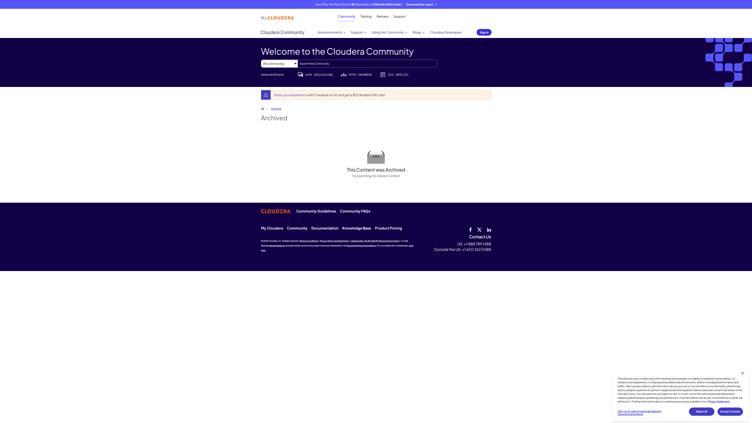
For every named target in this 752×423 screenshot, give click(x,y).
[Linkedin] (489, 229)
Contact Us (480, 237)
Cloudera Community (282, 32)
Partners (383, 16)
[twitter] (479, 229)
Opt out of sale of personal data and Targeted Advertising (639, 413)
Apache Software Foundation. (362, 245)
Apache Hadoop (277, 245)
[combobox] (367, 64)
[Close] (742, 373)
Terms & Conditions (308, 241)
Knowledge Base (356, 228)
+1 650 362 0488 (476, 249)
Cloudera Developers (446, 32)
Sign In (484, 32)
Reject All (701, 411)
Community (346, 16)
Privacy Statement (718, 401)
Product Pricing (388, 228)
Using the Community (388, 32)
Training (366, 16)
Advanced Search (272, 74)
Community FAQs (355, 211)
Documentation (324, 228)
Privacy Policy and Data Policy (334, 241)
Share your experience (290, 95)
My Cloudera (272, 228)
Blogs (417, 32)
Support (399, 16)
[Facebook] (470, 229)
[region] (680, 395)
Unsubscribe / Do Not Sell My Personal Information (375, 241)
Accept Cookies (730, 411)
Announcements (330, 32)
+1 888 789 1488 (477, 243)
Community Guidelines (316, 211)
